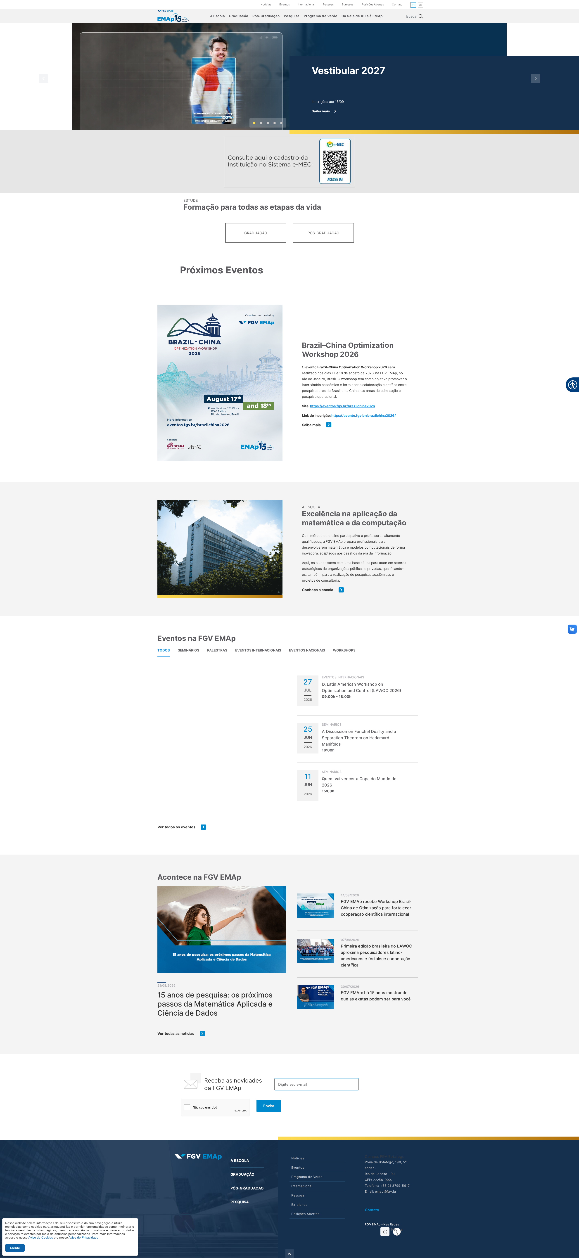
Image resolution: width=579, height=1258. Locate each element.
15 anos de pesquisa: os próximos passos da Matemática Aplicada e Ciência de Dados (215, 1003)
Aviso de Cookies (40, 1237)
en (420, 4)
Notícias (266, 4)
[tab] (163, 650)
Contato (397, 4)
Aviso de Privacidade (83, 1237)
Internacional (306, 4)
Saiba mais (311, 425)
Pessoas (328, 4)
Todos (163, 650)
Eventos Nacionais (307, 650)
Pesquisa (292, 16)
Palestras (217, 650)
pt (413, 4)
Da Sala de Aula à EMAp (362, 16)
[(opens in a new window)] (173, 15)
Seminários (188, 650)
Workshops (344, 650)
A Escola (217, 16)
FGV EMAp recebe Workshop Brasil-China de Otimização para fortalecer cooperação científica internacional (376, 908)
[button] (43, 78)
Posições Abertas (372, 4)
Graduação (238, 16)
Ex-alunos (299, 1204)
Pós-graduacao (247, 1188)
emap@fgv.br (385, 1191)
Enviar (268, 1106)
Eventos (284, 4)
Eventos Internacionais (258, 650)
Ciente (15, 1248)
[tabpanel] (289, 752)
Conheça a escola (317, 590)
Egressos (347, 4)
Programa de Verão (320, 16)
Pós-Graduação (266, 16)
